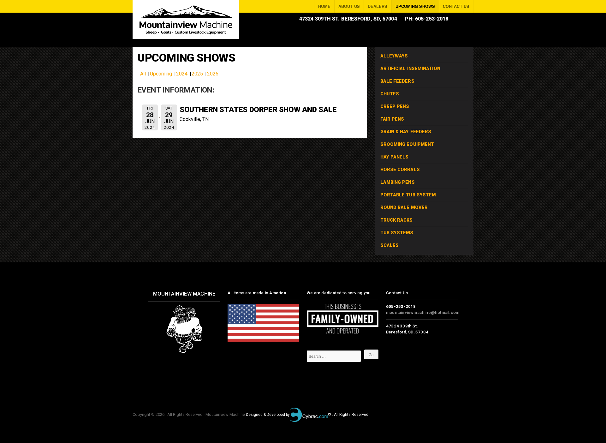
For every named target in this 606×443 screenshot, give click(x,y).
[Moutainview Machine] (186, 19)
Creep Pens (394, 106)
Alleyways (394, 56)
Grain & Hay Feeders (405, 132)
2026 (212, 74)
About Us (349, 6)
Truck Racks (396, 220)
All (143, 74)
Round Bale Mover (404, 207)
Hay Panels (394, 157)
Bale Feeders (397, 81)
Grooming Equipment (407, 144)
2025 (197, 74)
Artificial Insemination (410, 68)
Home (324, 6)
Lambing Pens (397, 182)
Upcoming (161, 74)
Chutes (389, 94)
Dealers (378, 6)
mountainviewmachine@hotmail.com (422, 312)
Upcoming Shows (415, 6)
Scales (389, 245)
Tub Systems (396, 233)
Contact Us (456, 6)
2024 (181, 74)
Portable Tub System (486, 19)
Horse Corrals (400, 169)
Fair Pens (392, 119)
